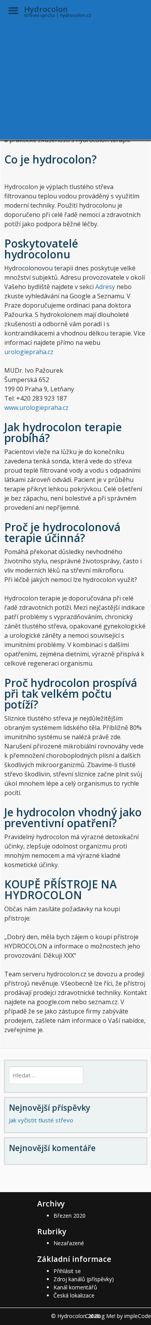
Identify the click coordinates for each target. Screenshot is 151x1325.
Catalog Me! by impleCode (118, 1316)
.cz (49, 352)
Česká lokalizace (73, 1295)
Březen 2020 (69, 1215)
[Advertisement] (75, 58)
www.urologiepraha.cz (36, 407)
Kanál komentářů (75, 1287)
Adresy (106, 286)
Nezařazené (68, 1243)
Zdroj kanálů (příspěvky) (83, 1279)
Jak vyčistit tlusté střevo (41, 1120)
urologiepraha (25, 352)
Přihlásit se (67, 1271)
